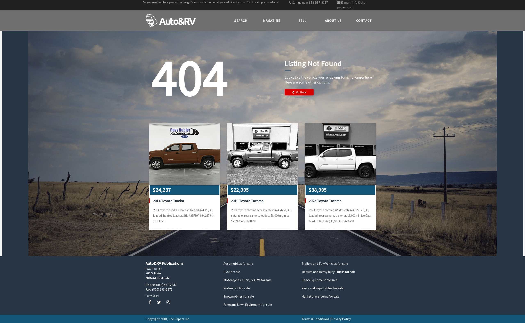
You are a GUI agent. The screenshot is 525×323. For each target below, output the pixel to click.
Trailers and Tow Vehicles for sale (324, 263)
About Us (333, 20)
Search (241, 20)
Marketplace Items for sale (320, 296)
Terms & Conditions (315, 319)
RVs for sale (232, 272)
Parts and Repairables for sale (322, 288)
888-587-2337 (318, 2)
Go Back (301, 92)
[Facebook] (150, 302)
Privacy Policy (341, 319)
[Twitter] (159, 302)
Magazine (271, 20)
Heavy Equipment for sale (319, 280)
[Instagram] (168, 302)
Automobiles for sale (238, 263)
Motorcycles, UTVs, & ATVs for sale (248, 280)
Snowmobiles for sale (239, 296)
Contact (364, 20)
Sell (302, 20)
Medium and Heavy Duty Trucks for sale (328, 272)
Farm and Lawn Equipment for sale (248, 304)
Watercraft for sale (237, 288)
